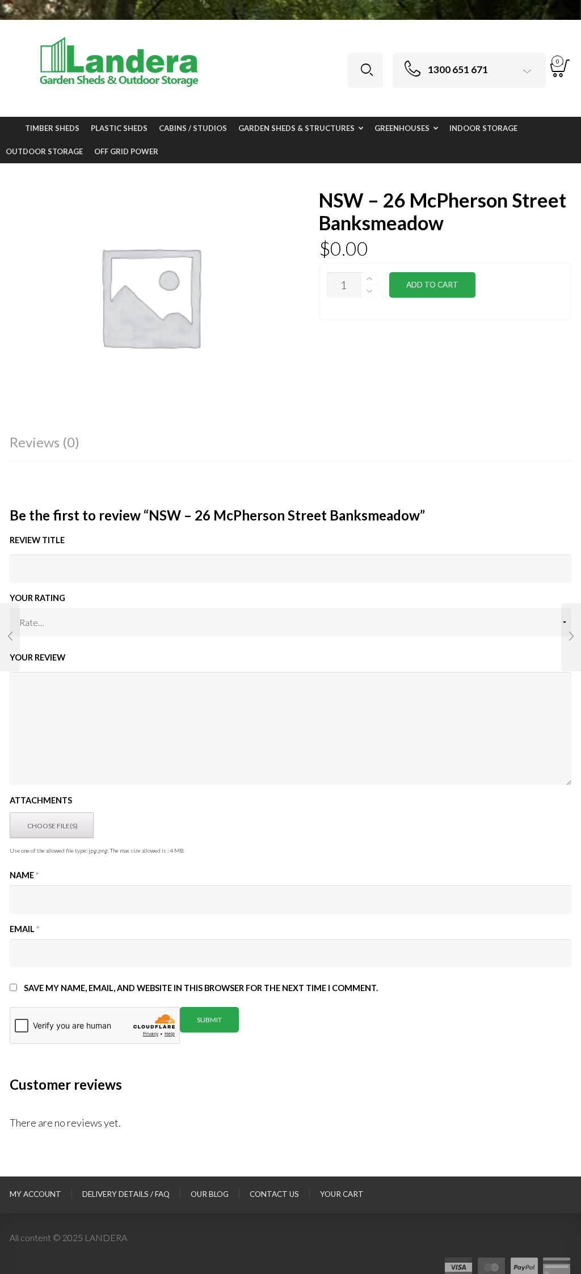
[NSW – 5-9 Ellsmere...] (571, 637)
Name (24, 875)
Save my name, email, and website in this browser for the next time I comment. (201, 988)
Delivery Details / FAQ (126, 1194)
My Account (35, 1194)
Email (24, 929)
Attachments (41, 800)
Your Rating (37, 598)
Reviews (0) (44, 442)
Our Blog (210, 1194)
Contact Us (274, 1194)
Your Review (37, 657)
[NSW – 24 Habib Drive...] (10, 637)
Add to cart (432, 284)
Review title (37, 540)
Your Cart (342, 1194)
